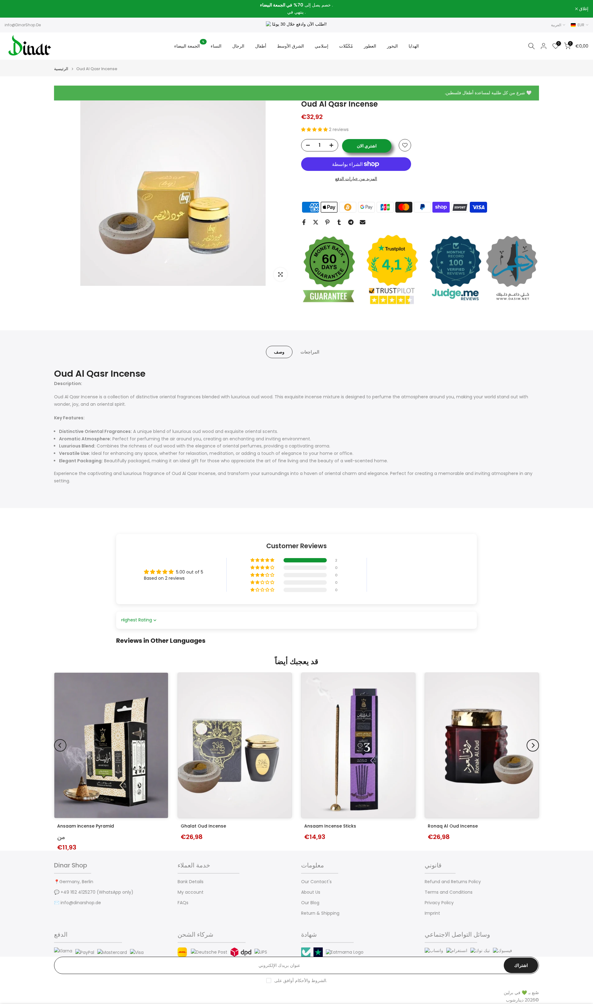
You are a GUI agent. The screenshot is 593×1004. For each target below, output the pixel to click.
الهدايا (414, 46)
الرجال (238, 46)
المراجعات (310, 352)
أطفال (260, 46)
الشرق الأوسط (290, 46)
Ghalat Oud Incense (203, 826)
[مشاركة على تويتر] (315, 222)
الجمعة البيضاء (189, 45)
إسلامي (321, 46)
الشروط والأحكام (310, 981)
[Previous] (60, 745)
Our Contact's (316, 882)
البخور (392, 46)
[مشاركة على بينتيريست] (327, 222)
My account (191, 892)
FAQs (183, 903)
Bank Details (191, 882)
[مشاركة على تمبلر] (339, 222)
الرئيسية (61, 69)
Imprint (432, 913)
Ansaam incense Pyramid (85, 826)
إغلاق (12, 9)
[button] (315, 129)
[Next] (533, 745)
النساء (216, 46)
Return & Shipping (320, 913)
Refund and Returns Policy (453, 882)
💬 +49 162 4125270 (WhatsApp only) (93, 892)
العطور (370, 46)
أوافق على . (300, 980)
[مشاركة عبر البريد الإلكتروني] (362, 222)
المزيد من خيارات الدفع (356, 179)
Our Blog (310, 903)
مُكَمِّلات (346, 46)
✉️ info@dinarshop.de (77, 903)
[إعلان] (296, 9)
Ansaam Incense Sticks (330, 826)
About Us (310, 892)
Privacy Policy (439, 903)
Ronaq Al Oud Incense (453, 826)
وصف (279, 352)
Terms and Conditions (449, 892)
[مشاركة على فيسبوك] (304, 222)
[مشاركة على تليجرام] (351, 222)
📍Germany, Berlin (73, 882)
